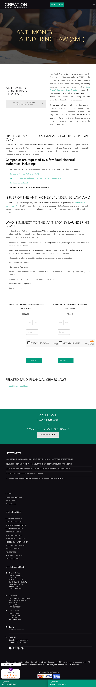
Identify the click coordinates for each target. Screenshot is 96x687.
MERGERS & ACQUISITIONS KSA (17, 542)
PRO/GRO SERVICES (12, 549)
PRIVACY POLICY (11, 500)
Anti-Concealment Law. (18, 386)
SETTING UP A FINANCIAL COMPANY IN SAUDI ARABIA (24, 474)
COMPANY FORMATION (14, 518)
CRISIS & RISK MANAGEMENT (16, 525)
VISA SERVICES (11, 552)
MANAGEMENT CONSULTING (16, 539)
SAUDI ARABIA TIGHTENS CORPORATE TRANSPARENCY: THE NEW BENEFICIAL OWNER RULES (38, 469)
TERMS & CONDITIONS (14, 497)
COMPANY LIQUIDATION (14, 528)
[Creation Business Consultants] (14, 5)
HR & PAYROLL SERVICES (14, 555)
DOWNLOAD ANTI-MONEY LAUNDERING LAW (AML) (24, 104)
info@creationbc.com (17, 630)
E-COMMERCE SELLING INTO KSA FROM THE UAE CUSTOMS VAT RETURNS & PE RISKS (35, 478)
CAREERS (9, 494)
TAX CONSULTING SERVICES (15, 545)
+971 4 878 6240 (15, 607)
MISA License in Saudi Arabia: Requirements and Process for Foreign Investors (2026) (39, 459)
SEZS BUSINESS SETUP (13, 522)
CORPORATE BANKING (13, 532)
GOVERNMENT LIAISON (14, 535)
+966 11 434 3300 (48, 420)
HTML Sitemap (11, 504)
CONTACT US (57, 5)
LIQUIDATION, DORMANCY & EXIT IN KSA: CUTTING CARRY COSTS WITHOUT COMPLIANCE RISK (39, 464)
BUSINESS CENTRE (12, 559)
